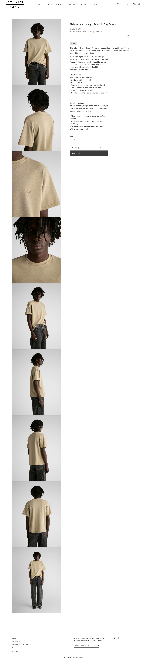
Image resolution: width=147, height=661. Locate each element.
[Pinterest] (118, 638)
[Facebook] (111, 638)
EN (128, 4)
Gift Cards (93, 4)
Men (48, 4)
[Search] (139, 4)
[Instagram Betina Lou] (114, 638)
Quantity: (76, 148)
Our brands (16, 641)
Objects (59, 4)
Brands (83, 4)
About (14, 638)
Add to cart (76, 153)
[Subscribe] (96, 645)
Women (38, 4)
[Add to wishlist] (128, 43)
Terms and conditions (19, 648)
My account (121, 4)
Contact (15, 651)
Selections (71, 4)
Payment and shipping (20, 645)
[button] (86, 32)
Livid (127, 36)
